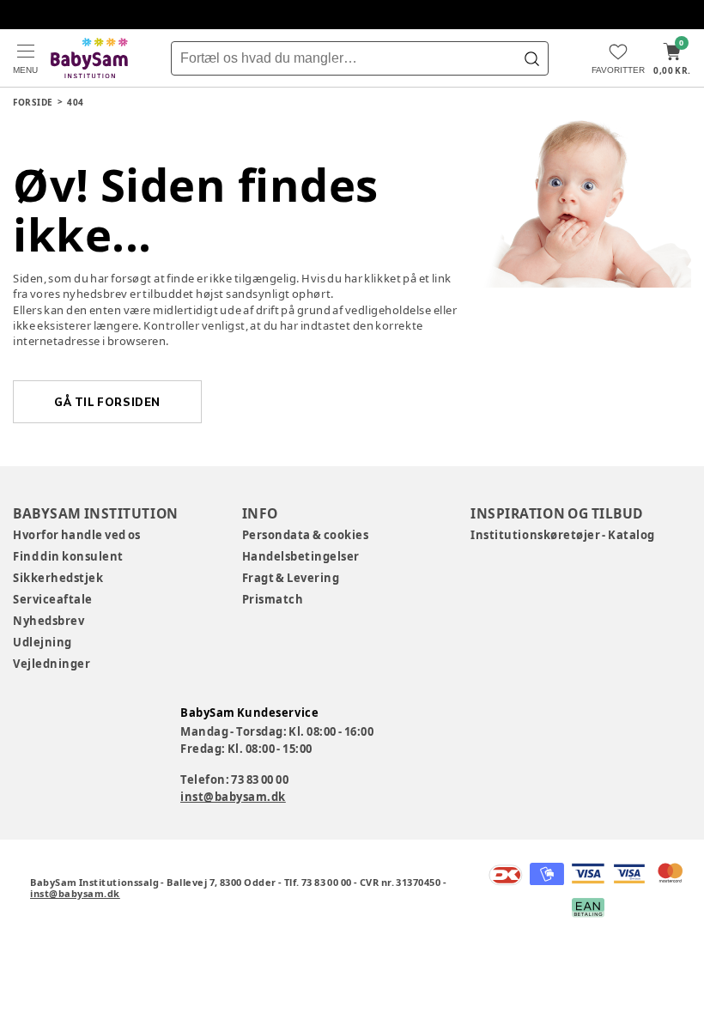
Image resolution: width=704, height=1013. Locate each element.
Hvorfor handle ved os (77, 535)
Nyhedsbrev (48, 620)
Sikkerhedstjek (58, 577)
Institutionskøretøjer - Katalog (562, 535)
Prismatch (273, 599)
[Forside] (89, 58)
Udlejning (42, 642)
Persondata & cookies (305, 535)
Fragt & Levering (291, 577)
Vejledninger (51, 663)
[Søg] (531, 58)
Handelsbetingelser (301, 556)
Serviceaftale (53, 599)
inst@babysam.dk (233, 796)
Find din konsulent (68, 556)
